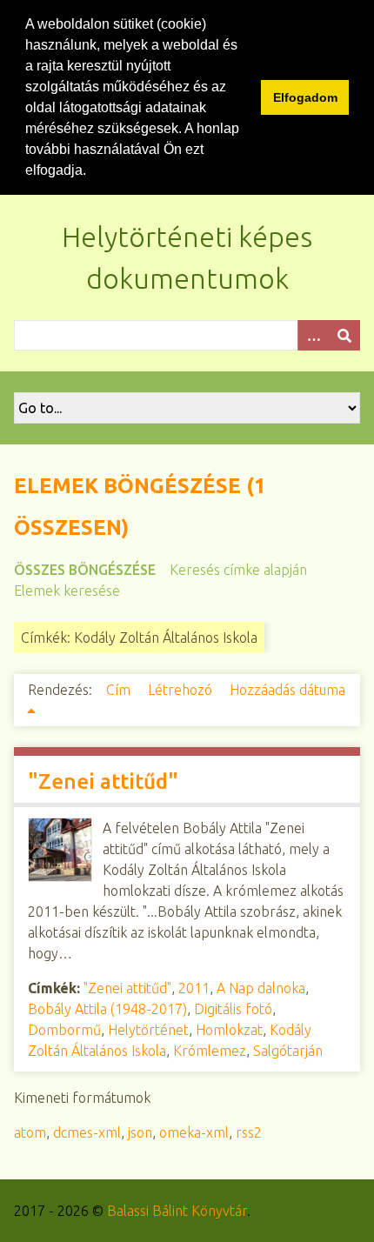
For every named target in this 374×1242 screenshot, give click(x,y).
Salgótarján (288, 1050)
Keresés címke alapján (238, 570)
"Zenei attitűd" (103, 781)
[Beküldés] (344, 335)
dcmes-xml (87, 1132)
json (140, 1132)
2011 (194, 988)
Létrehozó (182, 690)
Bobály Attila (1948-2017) (107, 1009)
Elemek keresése (67, 590)
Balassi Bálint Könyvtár (177, 1211)
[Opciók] (313, 335)
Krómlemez (209, 1050)
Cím (120, 690)
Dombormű (64, 1030)
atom (30, 1132)
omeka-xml (194, 1132)
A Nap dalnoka (261, 988)
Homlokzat (229, 1030)
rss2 (249, 1132)
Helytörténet (148, 1030)
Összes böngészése (85, 570)
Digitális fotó (233, 1009)
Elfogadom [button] (305, 97)
